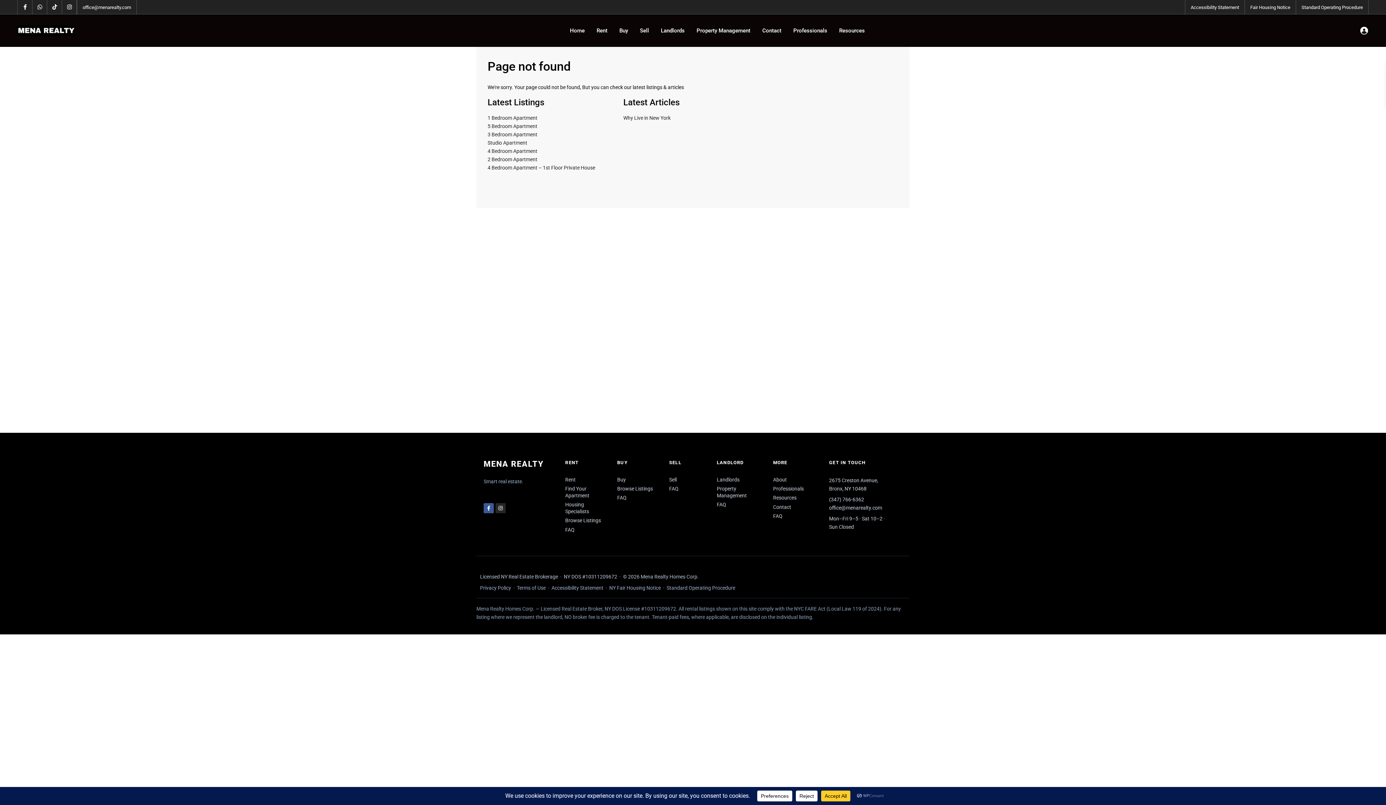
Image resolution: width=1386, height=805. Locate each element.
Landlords (673, 30)
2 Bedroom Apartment (512, 159)
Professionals (810, 30)
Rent (602, 30)
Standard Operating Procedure (1332, 7)
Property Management (723, 30)
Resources (852, 30)
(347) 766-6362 (846, 499)
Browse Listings (583, 520)
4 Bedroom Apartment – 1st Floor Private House (541, 168)
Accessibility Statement (1215, 7)
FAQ (570, 530)
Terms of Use (531, 588)
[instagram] (69, 7)
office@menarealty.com (107, 7)
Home (577, 30)
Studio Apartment (507, 143)
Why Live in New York (647, 118)
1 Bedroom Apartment (512, 118)
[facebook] (25, 7)
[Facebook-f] (489, 508)
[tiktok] (54, 7)
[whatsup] (39, 7)
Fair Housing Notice (1270, 7)
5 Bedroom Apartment (512, 126)
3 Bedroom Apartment (512, 134)
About (780, 480)
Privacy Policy (495, 588)
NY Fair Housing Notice (635, 588)
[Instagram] (501, 508)
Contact (771, 30)
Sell (644, 30)
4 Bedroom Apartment (512, 151)
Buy (623, 30)
